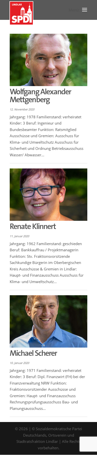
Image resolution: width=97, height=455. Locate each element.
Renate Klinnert (33, 226)
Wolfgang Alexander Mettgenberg (40, 96)
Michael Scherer (33, 353)
